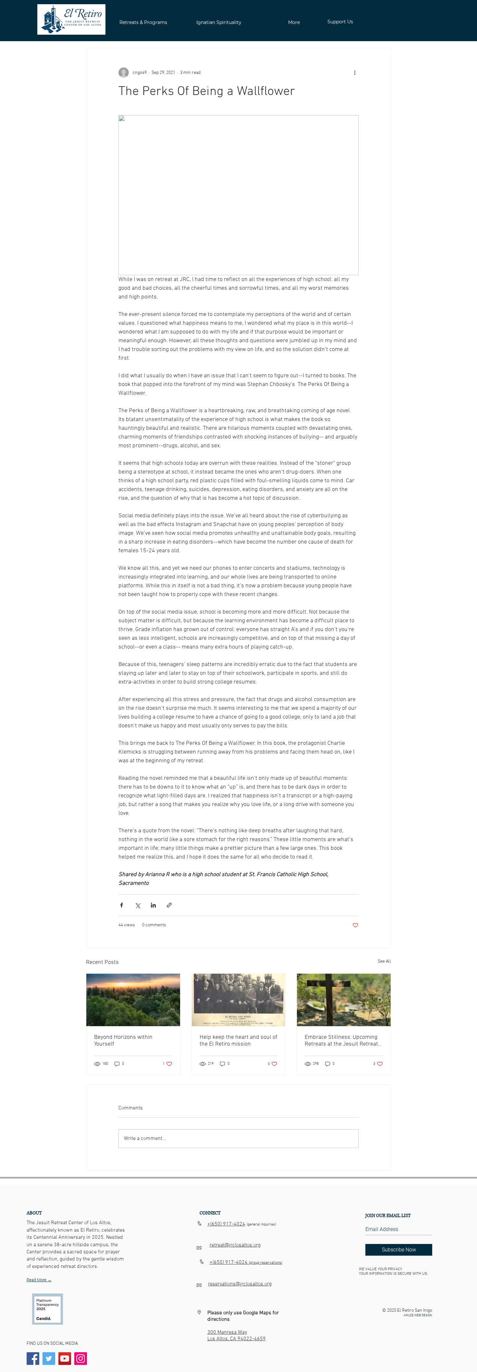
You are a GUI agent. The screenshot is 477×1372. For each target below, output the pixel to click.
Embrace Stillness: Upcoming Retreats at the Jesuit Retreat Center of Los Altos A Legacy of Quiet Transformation (343, 1041)
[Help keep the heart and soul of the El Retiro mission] (239, 1000)
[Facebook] (33, 1358)
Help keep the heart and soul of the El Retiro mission (238, 1041)
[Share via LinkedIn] (153, 905)
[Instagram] (80, 1358)
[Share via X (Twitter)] (137, 905)
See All (384, 961)
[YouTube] (64, 1358)
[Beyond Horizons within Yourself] (133, 1000)
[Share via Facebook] (121, 905)
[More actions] (355, 72)
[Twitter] (49, 1358)
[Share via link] (169, 905)
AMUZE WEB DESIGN (418, 1315)
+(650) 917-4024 (226, 1224)
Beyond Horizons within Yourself (123, 1041)
